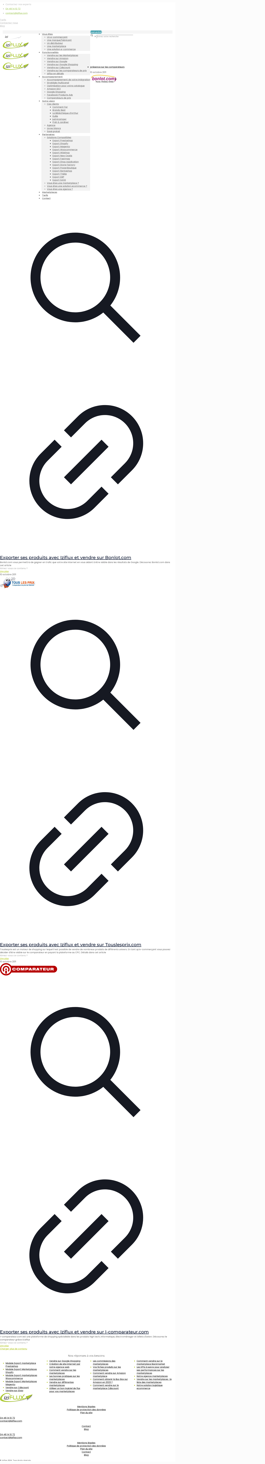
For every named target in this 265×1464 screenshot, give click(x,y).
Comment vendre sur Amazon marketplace (109, 1375)
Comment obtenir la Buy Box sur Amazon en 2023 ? (110, 1381)
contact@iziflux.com (17, 13)
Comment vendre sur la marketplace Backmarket (151, 1362)
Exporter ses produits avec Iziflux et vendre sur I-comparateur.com (74, 1332)
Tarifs (3, 19)
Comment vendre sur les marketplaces (62, 1372)
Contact (86, 1426)
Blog (2, 26)
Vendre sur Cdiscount (17, 1387)
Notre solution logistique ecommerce (150, 1387)
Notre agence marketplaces (152, 1376)
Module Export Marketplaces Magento (21, 1383)
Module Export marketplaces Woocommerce (21, 1377)
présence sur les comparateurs (107, 67)
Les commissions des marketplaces (104, 1362)
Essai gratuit (96, 32)
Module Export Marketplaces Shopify (21, 1371)
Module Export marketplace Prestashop (21, 1365)
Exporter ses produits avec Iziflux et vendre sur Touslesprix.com (70, 944)
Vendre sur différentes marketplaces (61, 1384)
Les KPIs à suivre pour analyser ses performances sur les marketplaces (153, 1370)
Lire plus (4, 571)
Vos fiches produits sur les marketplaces (107, 1368)
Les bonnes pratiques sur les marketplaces (64, 1378)
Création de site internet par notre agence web (64, 1365)
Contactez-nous (9, 22)
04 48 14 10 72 (13, 8)
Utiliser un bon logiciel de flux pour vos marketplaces (64, 1390)
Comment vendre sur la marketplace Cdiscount (106, 1387)
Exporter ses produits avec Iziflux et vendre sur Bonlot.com (65, 557)
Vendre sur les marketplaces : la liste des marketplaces (154, 1381)
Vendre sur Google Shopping (64, 1361)
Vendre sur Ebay (14, 1390)
